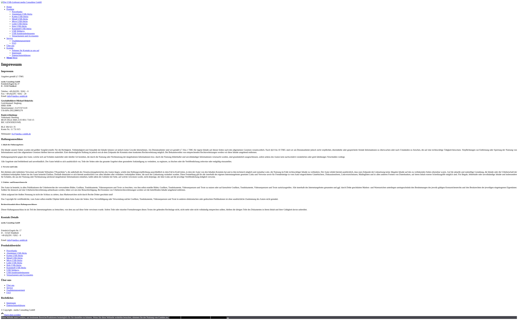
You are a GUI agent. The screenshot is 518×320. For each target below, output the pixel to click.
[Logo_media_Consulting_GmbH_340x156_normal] (21, 2)
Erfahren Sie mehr (219, 317)
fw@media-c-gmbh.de (21, 134)
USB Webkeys (12, 270)
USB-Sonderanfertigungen (17, 272)
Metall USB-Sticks (14, 258)
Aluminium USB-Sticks (16, 253)
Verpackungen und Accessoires (19, 275)
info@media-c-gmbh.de (17, 96)
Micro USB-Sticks (14, 260)
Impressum (11, 303)
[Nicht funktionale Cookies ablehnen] (228, 318)
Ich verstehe (175, 317)
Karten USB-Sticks (14, 255)
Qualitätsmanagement (15, 290)
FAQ (8, 292)
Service (9, 288)
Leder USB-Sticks (14, 263)
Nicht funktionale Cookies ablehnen (195, 317)
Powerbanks (11, 251)
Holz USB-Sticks (13, 265)
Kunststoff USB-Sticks (16, 268)
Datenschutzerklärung (15, 305)
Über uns (10, 285)
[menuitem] (261, 7)
